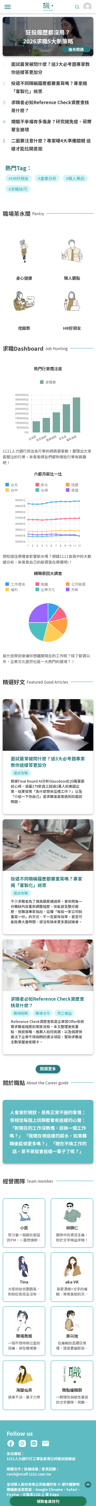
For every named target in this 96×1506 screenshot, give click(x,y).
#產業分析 (47, 178)
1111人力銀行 (18, 1458)
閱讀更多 (48, 1068)
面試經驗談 (66, 1458)
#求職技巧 (17, 189)
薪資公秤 (50, 1458)
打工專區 (36, 1458)
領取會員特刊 (48, 1501)
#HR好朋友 (18, 178)
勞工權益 (64, 1013)
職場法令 (42, 1013)
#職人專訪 (75, 178)
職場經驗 (21, 1013)
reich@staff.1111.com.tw (29, 1474)
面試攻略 (21, 772)
